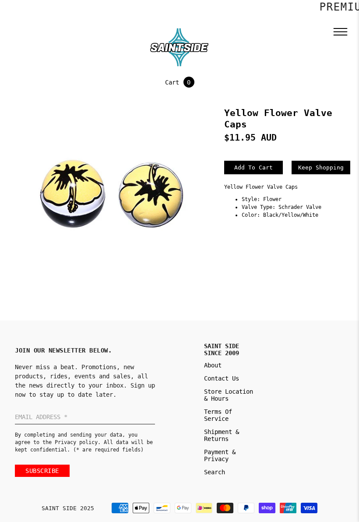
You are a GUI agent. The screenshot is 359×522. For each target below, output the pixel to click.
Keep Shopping (321, 167)
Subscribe (42, 470)
